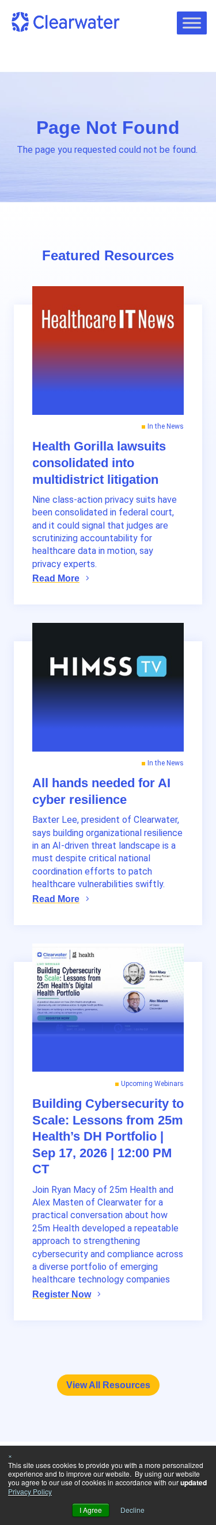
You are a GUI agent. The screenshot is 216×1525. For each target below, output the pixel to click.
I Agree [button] (90, 1510)
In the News (165, 426)
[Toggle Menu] (192, 22)
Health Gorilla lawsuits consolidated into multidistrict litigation (99, 462)
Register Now (61, 1294)
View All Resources (108, 1385)
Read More (55, 578)
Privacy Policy (30, 1491)
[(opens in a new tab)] (108, 350)
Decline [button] (132, 1510)
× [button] (10, 1455)
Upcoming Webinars (152, 1084)
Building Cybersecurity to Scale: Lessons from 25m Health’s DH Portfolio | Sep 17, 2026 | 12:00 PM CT (108, 1136)
